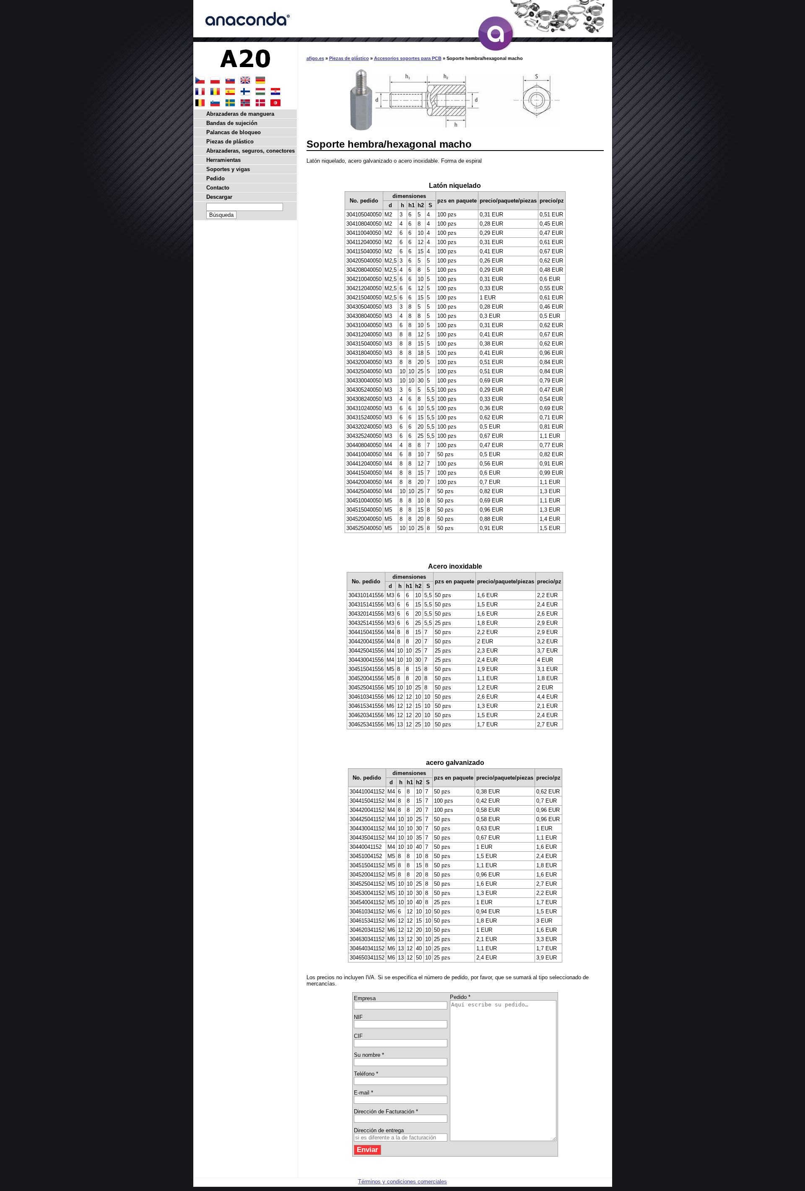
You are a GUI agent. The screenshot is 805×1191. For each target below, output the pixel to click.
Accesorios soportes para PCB (407, 58)
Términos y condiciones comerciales (402, 1181)
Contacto (217, 188)
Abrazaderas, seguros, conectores (250, 151)
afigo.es (315, 58)
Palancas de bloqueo (233, 132)
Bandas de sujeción (231, 123)
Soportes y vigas (228, 169)
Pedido (215, 178)
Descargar (219, 197)
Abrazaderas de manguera (240, 114)
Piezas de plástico (349, 58)
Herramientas (223, 160)
